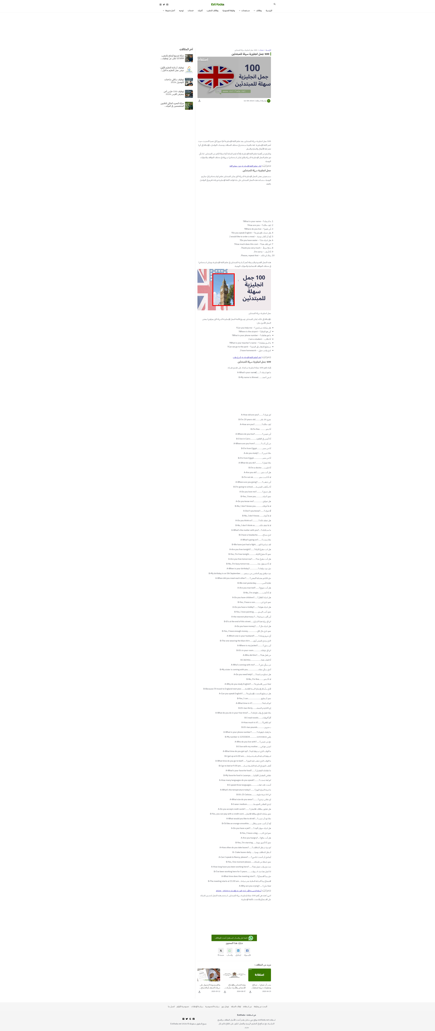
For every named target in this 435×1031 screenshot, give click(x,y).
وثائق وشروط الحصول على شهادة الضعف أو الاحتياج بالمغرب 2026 (210, 986)
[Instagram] (161, 5)
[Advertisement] (217, 29)
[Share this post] (199, 101)
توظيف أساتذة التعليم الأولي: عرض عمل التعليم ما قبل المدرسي (172, 69)
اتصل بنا (171, 1006)
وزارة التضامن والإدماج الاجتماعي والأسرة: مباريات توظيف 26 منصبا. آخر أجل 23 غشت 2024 (235, 986)
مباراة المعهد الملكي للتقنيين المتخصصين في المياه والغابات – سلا (172, 104)
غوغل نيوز (225, 1006)
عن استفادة (247, 1006)
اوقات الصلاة (236, 1006)
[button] (274, 4)
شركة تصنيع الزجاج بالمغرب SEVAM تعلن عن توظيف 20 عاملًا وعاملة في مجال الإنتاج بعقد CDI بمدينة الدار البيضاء (172, 57)
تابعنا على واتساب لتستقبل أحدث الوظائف (231, 937)
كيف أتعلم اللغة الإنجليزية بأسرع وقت (247, 357)
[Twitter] (164, 5)
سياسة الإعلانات (197, 1006)
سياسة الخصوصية (212, 1006)
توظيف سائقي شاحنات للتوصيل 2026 (174, 80)
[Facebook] (167, 5)
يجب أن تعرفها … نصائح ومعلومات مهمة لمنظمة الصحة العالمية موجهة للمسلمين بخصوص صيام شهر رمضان (261, 986)
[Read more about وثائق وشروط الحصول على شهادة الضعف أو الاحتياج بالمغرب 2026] (208, 974)
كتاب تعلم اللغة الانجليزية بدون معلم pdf (245, 166)
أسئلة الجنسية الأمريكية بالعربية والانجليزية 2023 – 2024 (238, 890)
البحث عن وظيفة (260, 1006)
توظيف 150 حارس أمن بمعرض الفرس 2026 (174, 92)
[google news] (190, 1019)
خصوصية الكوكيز (183, 1006)
